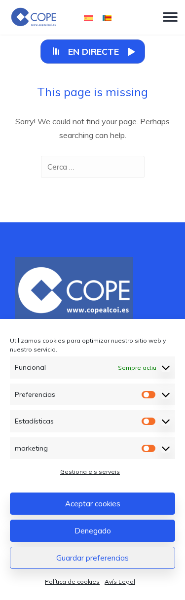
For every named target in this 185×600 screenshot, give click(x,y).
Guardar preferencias (92, 558)
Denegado (92, 530)
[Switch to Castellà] (88, 17)
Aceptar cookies (92, 503)
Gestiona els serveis (90, 471)
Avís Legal (120, 581)
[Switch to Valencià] (107, 17)
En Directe (93, 51)
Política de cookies (72, 581)
